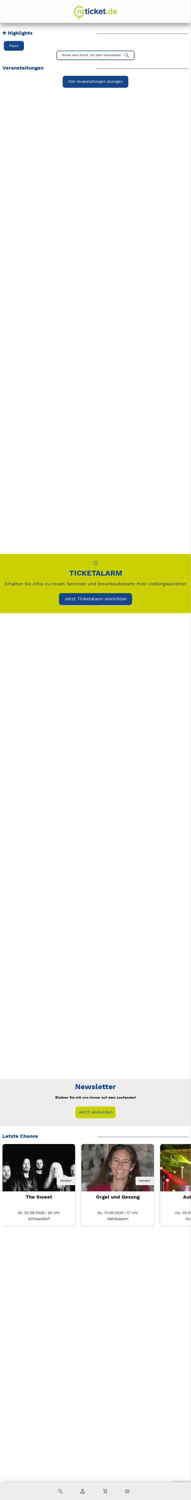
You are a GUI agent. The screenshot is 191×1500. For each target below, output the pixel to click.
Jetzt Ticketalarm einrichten (95, 599)
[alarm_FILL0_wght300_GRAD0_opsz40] (95, 563)
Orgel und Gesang (118, 1197)
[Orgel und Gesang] (117, 1180)
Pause (13, 46)
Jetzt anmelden (95, 1112)
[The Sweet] (38, 1180)
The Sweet (39, 1197)
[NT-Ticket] (95, 12)
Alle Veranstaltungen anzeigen (95, 81)
